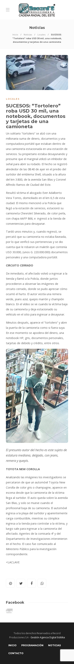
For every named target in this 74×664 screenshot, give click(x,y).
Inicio (15, 34)
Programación (32, 645)
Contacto (15, 653)
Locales (41, 34)
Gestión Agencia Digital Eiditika (48, 637)
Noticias (28, 34)
